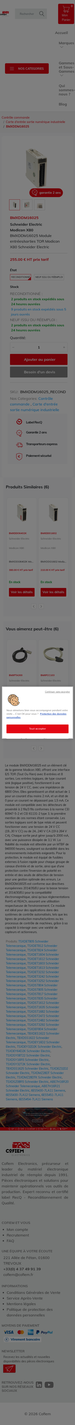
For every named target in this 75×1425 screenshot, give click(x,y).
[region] (37, 713)
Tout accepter (37, 728)
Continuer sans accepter (57, 691)
